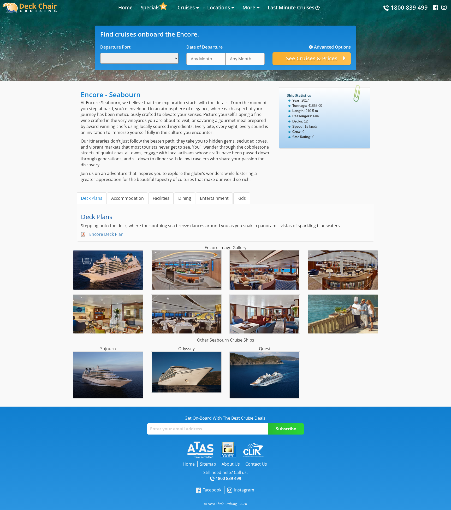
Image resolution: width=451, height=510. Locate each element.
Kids (242, 198)
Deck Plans (91, 198)
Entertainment (214, 198)
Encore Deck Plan (106, 234)
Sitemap (208, 464)
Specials (150, 7)
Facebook (212, 490)
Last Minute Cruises (291, 7)
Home (125, 7)
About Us (231, 464)
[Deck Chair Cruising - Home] (30, 7)
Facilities (161, 198)
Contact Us (256, 464)
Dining (184, 198)
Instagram (244, 490)
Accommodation (127, 198)
